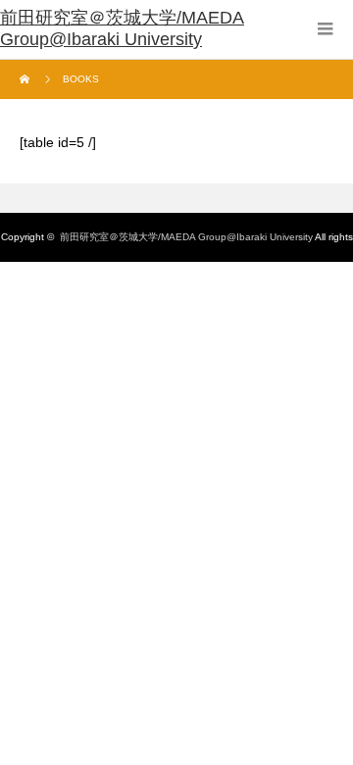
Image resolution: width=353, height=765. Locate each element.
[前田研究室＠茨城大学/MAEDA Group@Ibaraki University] (176, 29)
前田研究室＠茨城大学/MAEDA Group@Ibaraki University (186, 236)
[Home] (27, 79)
